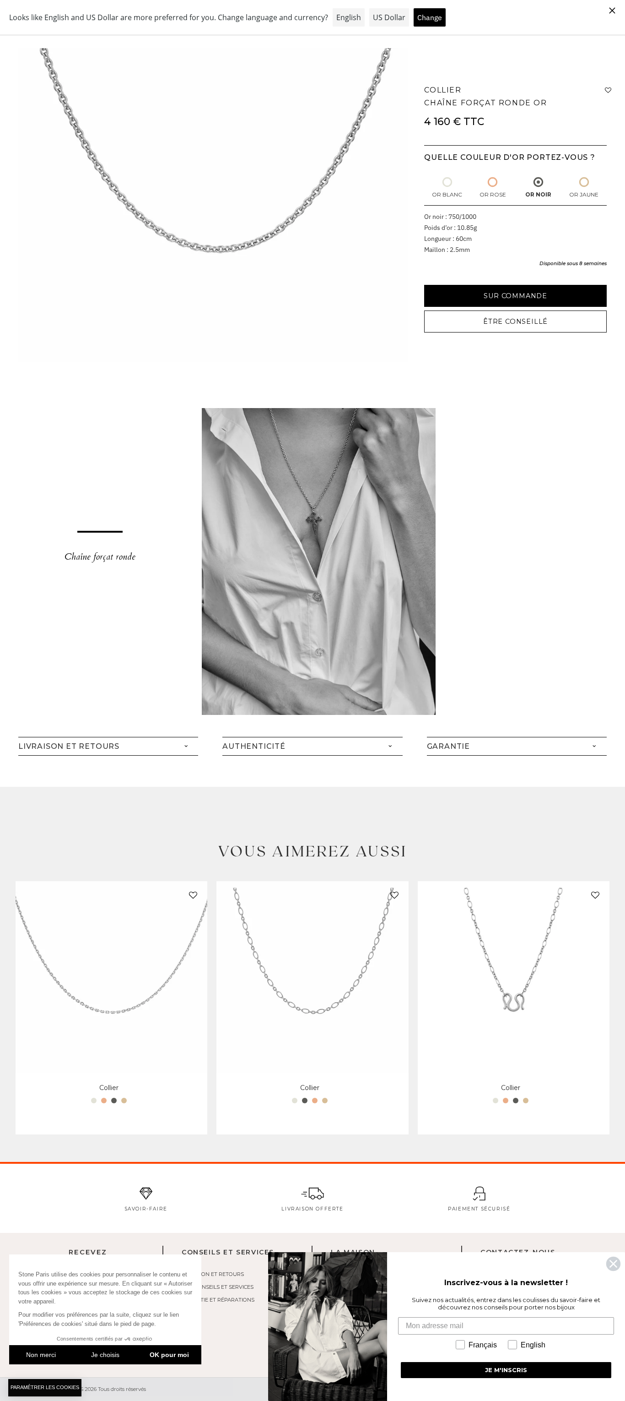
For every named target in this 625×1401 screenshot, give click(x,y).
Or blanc (447, 194)
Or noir (538, 194)
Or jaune (583, 194)
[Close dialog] (613, 1264)
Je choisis (105, 1354)
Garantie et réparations (218, 1300)
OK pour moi (169, 1354)
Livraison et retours (213, 1274)
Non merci (41, 1354)
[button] (191, 897)
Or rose (493, 194)
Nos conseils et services (217, 1287)
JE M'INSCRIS (506, 1370)
